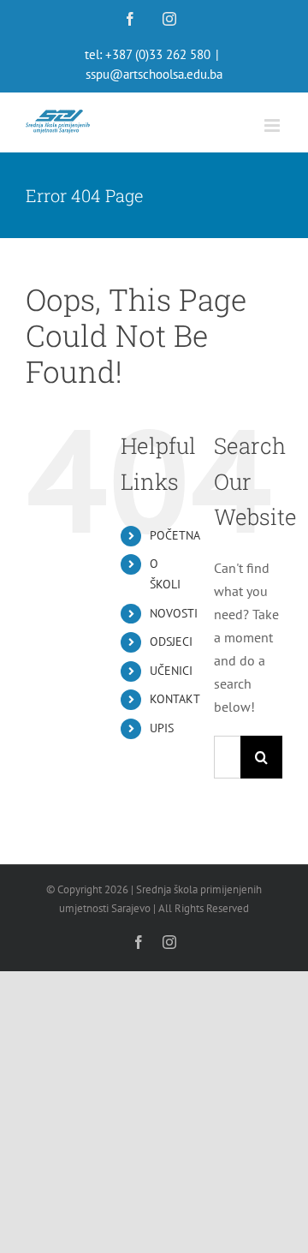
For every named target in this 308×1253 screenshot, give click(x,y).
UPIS (162, 728)
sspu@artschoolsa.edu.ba (154, 74)
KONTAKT (175, 699)
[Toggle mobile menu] (273, 125)
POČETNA (175, 535)
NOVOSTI (174, 613)
